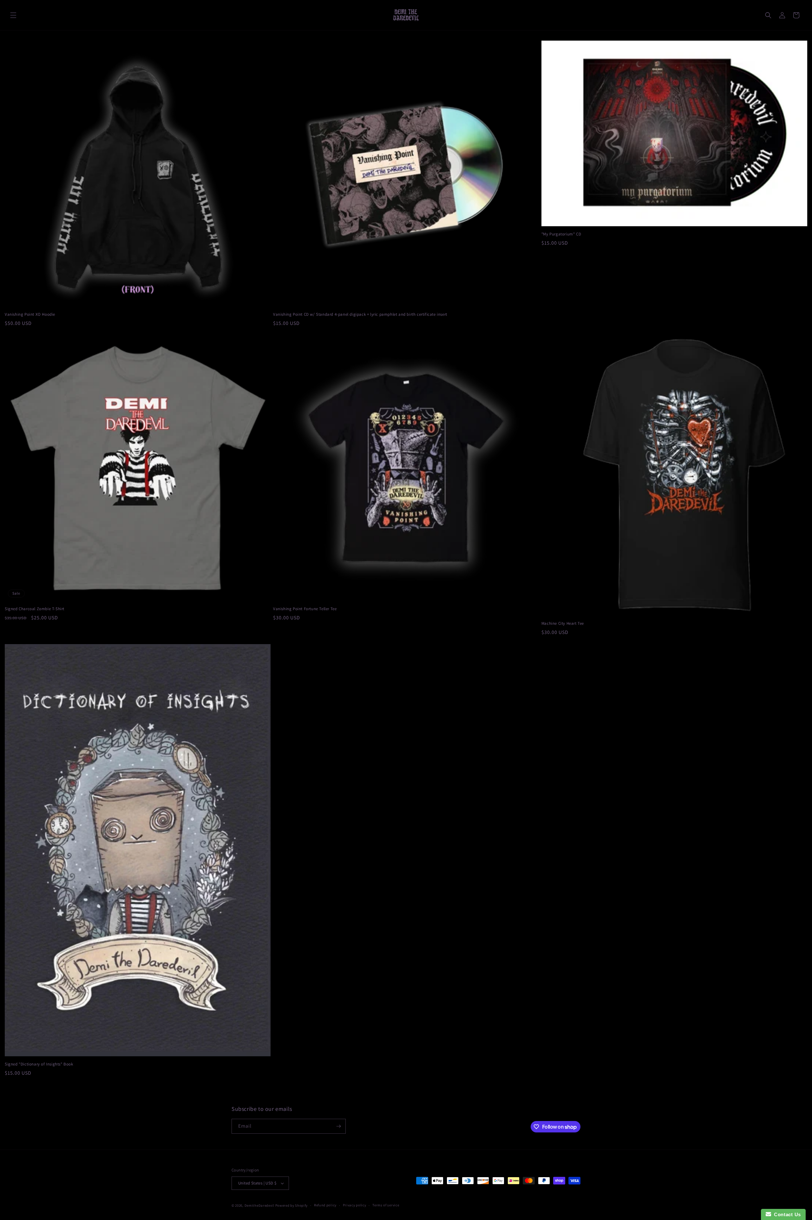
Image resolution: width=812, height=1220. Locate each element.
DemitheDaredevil (259, 1205)
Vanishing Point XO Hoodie (30, 314)
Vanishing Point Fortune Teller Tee (305, 608)
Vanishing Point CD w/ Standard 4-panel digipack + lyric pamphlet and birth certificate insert (360, 314)
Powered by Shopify (291, 1205)
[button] (13, 15)
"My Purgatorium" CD (561, 234)
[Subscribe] (338, 1126)
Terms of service (385, 1205)
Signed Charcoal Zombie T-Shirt (34, 608)
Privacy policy (354, 1205)
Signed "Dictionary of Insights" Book (39, 1064)
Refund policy (325, 1205)
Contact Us (786, 1214)
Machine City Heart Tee (562, 623)
